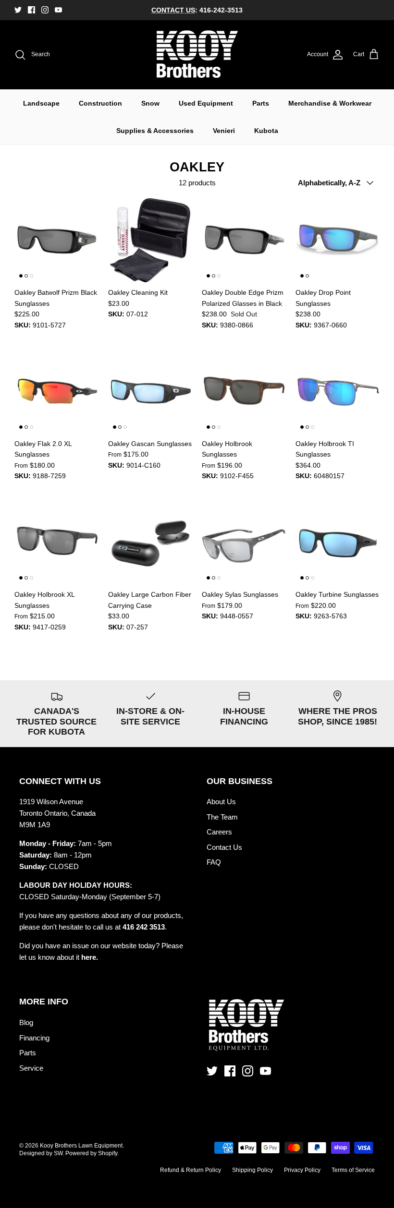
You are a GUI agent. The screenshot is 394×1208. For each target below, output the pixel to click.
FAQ (214, 862)
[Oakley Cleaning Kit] (150, 240)
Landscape (41, 103)
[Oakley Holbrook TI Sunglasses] (338, 392)
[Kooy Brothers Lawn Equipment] (197, 55)
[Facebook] (31, 9)
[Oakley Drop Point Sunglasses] (338, 240)
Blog (26, 1022)
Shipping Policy (252, 1170)
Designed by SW (40, 1153)
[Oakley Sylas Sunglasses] (244, 542)
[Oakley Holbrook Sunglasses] (244, 392)
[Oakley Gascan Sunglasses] (150, 392)
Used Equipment (206, 103)
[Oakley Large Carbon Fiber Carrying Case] (150, 542)
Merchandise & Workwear (329, 103)
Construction (100, 103)
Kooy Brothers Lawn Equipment (81, 1145)
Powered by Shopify (91, 1153)
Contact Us (224, 847)
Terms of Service (353, 1170)
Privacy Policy (302, 1170)
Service (31, 1068)
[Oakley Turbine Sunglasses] (338, 542)
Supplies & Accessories (155, 130)
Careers (219, 832)
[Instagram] (45, 9)
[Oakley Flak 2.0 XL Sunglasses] (56, 392)
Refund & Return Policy (190, 1170)
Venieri (224, 130)
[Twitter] (18, 9)
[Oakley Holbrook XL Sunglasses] (56, 542)
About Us (221, 801)
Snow (150, 103)
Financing (34, 1038)
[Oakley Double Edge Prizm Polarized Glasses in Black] (244, 240)
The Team (222, 817)
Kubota (266, 130)
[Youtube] (58, 9)
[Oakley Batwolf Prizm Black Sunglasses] (56, 240)
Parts (260, 103)
